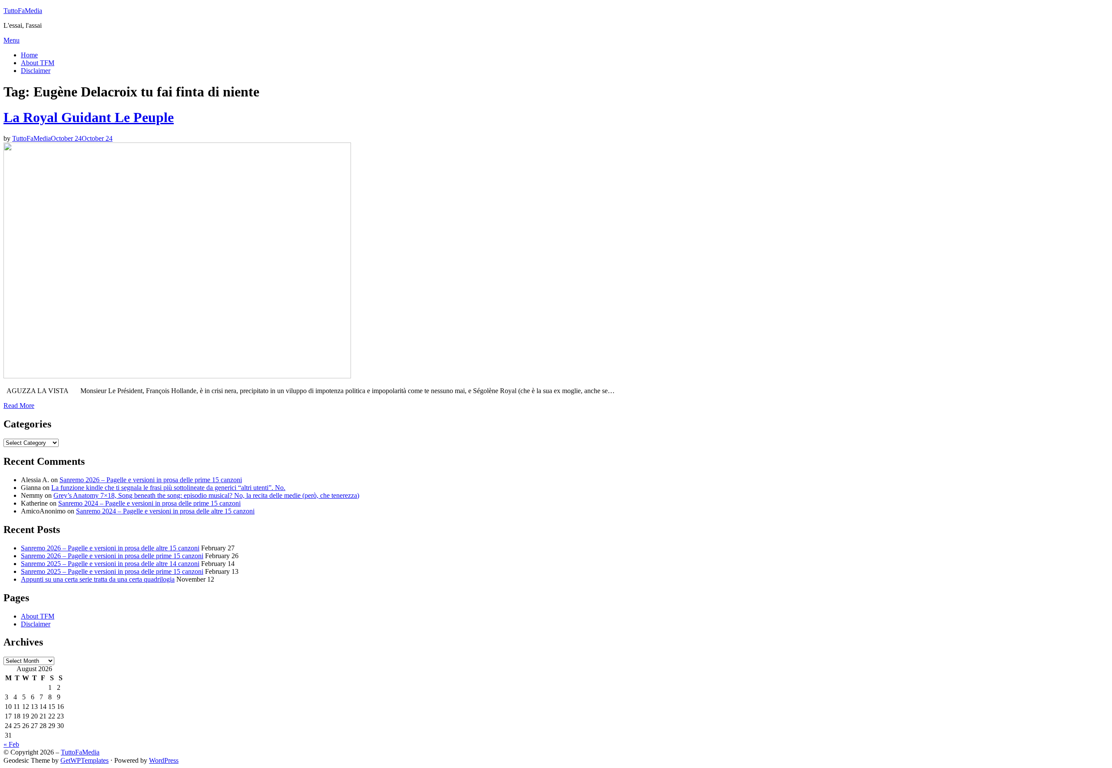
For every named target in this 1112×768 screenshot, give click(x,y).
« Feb (11, 744)
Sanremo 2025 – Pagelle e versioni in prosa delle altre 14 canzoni (110, 563)
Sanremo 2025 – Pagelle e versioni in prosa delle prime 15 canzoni (112, 571)
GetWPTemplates (84, 760)
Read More (18, 405)
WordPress (164, 760)
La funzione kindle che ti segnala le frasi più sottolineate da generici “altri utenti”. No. (168, 487)
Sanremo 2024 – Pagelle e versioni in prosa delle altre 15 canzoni (165, 511)
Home (29, 55)
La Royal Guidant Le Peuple (88, 117)
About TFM (37, 62)
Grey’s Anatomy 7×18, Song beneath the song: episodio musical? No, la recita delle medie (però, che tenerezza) (206, 495)
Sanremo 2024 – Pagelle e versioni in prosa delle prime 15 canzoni (149, 503)
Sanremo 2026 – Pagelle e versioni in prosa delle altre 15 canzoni (110, 548)
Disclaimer (35, 70)
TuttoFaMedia (22, 10)
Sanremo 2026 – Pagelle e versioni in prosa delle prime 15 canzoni (151, 479)
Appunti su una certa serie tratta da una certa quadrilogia (98, 579)
